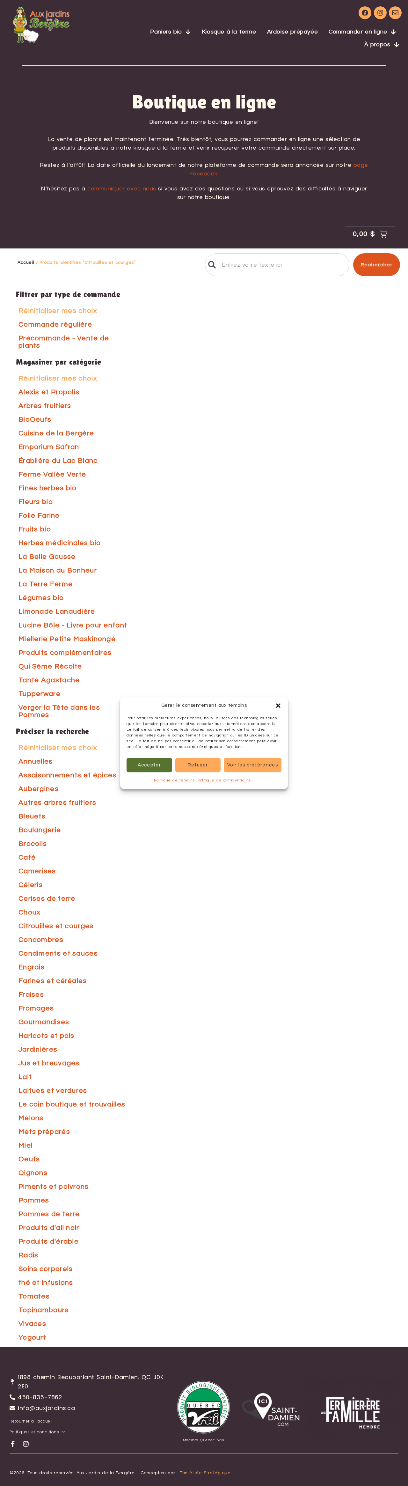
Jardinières (37, 1049)
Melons (31, 1118)
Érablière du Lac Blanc (58, 460)
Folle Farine (39, 515)
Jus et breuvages (49, 1063)
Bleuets (32, 816)
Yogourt (32, 1337)
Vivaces (32, 1323)
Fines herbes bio (47, 488)
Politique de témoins (174, 780)
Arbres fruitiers (44, 406)
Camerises (37, 871)
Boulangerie (39, 830)
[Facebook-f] (13, 1444)
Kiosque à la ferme (229, 32)
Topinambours (43, 1310)
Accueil (26, 262)
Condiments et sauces (58, 953)
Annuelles (35, 761)
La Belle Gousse (47, 556)
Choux (29, 912)
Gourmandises (43, 1022)
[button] (278, 705)
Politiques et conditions (34, 1432)
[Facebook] (365, 12)
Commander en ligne (358, 32)
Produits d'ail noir (48, 1227)
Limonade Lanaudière (56, 611)
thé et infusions (45, 1282)
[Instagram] (380, 12)
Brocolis (32, 843)
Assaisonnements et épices (67, 775)
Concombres (40, 939)
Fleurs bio (35, 502)
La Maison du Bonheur (57, 570)
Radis (28, 1255)
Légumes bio (41, 598)
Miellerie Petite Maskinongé (67, 639)
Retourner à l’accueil (31, 1421)
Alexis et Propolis (48, 392)
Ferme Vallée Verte (52, 474)
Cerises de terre (47, 898)
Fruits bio (34, 529)
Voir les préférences (252, 765)
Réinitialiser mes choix (57, 310)
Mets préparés (44, 1131)
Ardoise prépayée (292, 32)
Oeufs (29, 1159)
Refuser (198, 765)
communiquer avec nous (121, 189)
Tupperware (39, 694)
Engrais (31, 967)
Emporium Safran (48, 447)
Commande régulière (55, 324)
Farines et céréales (52, 981)
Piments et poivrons (53, 1186)
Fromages (36, 1008)
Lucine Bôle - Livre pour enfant (72, 625)
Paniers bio (166, 32)
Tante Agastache (49, 680)
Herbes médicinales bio (59, 543)
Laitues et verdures (52, 1090)
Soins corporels (45, 1269)
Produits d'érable (48, 1241)
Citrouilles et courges (56, 926)
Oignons (32, 1173)
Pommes (33, 1200)
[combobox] (277, 264)
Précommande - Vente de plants (63, 342)
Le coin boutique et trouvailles (71, 1104)
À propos (377, 44)
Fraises (31, 994)
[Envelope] (395, 12)
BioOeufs (34, 419)
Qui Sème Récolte (50, 666)
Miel (25, 1145)
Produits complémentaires (65, 652)
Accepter (149, 765)
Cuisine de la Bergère (56, 433)
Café (27, 857)
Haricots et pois (46, 1035)
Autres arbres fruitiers (57, 802)
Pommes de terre (49, 1214)
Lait (25, 1077)
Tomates (34, 1296)
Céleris (30, 885)
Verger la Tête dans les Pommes (59, 711)
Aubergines (38, 789)
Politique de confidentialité (224, 780)
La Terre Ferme (45, 584)
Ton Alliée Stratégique (205, 1473)
